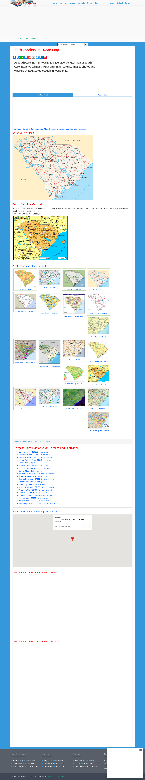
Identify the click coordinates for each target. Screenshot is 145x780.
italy (96, 3)
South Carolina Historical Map (98, 336)
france (89, 3)
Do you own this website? (63, 526)
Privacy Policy (52, 776)
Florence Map (24, 476)
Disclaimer (61, 776)
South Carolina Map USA (74, 289)
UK (66, 3)
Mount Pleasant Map (27, 460)
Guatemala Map (18, 763)
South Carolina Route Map (49, 406)
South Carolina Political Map (98, 361)
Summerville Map (26, 468)
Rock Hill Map (24, 463)
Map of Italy (60, 763)
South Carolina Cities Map (25, 311)
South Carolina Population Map (74, 384)
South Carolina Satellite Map (74, 408)
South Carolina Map (50, 287)
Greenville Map (25, 465)
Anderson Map (25, 490)
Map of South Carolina (37, 265)
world (54, 3)
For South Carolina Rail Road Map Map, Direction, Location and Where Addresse (49, 129)
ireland (120, 3)
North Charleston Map (28, 457)
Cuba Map (30, 763)
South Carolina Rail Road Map (98, 385)
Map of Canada (31, 760)
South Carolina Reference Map (98, 290)
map (20, 38)
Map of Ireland (49, 766)
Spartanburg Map (26, 479)
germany (111, 3)
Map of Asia (77, 754)
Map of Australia (18, 766)
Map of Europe (47, 754)
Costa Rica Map (32, 766)
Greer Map (23, 492)
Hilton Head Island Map (28, 473)
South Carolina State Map (98, 408)
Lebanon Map (88, 763)
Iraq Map (78, 763)
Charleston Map (25, 455)
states (33, 38)
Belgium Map (48, 760)
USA (60, 3)
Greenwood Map (25, 495)
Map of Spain (60, 766)
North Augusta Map (27, 503)
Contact (107, 754)
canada (72, 3)
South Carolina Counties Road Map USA (98, 431)
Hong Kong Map (80, 760)
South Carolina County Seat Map (74, 316)
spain (103, 3)
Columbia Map (24, 452)
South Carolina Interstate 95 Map (25, 363)
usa (26, 38)
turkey (127, 3)
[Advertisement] (72, 20)
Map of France (49, 763)
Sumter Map (24, 471)
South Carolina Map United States (50, 366)
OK (86, 526)
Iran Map (91, 760)
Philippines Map (91, 766)
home (13, 38)
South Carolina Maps (74, 359)
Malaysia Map (79, 766)
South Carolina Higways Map (98, 313)
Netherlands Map (61, 760)
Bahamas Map (18, 760)
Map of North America (18, 754)
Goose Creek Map (26, 482)
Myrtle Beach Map (26, 487)
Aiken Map (23, 484)
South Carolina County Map (49, 313)
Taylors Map (24, 501)
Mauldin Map (24, 498)
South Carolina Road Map (25, 409)
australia (81, 3)
